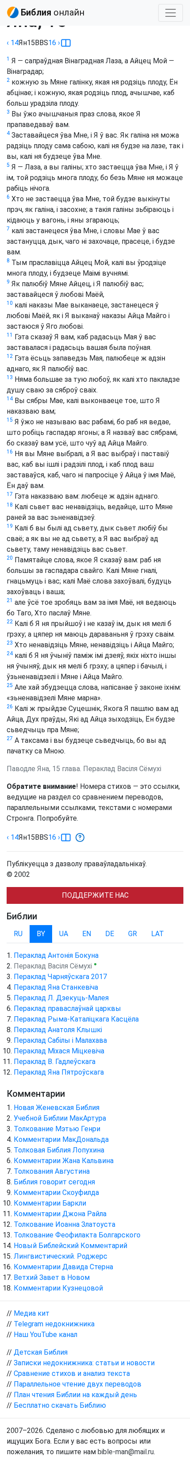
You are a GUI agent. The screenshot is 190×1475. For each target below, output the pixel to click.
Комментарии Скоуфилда (56, 1192)
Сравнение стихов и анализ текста (72, 1373)
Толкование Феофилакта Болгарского (77, 1235)
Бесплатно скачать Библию (60, 1405)
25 (10, 685)
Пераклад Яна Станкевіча (56, 987)
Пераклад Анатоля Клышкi (58, 1030)
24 (10, 653)
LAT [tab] (157, 934)
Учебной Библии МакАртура (60, 1118)
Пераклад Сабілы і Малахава (60, 1040)
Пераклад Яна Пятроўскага (59, 1072)
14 (10, 399)
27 (10, 738)
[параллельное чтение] (66, 43)
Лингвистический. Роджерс (60, 1256)
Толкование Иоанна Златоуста (64, 1224)
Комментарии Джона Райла (60, 1214)
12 (10, 356)
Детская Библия (41, 1352)
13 (10, 377)
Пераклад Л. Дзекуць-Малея (61, 998)
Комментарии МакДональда (61, 1139)
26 (10, 706)
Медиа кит (31, 1313)
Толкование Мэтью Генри (57, 1129)
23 (10, 643)
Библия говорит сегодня (54, 1182)
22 (10, 621)
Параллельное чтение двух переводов (77, 1384)
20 (10, 558)
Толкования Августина (52, 1171)
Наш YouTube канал (45, 1334)
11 (10, 335)
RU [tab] (18, 934)
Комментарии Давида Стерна (63, 1267)
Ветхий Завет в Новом (52, 1277)
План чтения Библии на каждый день (75, 1394)
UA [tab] (63, 934)
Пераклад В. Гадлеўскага (54, 1061)
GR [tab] (132, 934)
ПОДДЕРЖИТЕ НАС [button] (95, 895)
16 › (54, 42)
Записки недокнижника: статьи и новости (84, 1363)
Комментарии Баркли (50, 1203)
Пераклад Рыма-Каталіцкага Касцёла (76, 1019)
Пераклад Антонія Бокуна (56, 955)
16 (10, 452)
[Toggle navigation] (170, 13)
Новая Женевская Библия (56, 1107)
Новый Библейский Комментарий (70, 1245)
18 (10, 505)
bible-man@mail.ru (126, 1452)
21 (10, 600)
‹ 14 (13, 42)
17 (10, 494)
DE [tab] (109, 934)
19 (10, 526)
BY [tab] (41, 934)
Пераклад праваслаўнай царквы (67, 1008)
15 (10, 420)
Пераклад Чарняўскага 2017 (60, 976)
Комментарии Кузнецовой (58, 1288)
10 (10, 303)
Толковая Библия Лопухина (59, 1150)
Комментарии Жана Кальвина (64, 1160)
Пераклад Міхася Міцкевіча (59, 1051)
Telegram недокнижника (54, 1324)
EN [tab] (86, 934)
